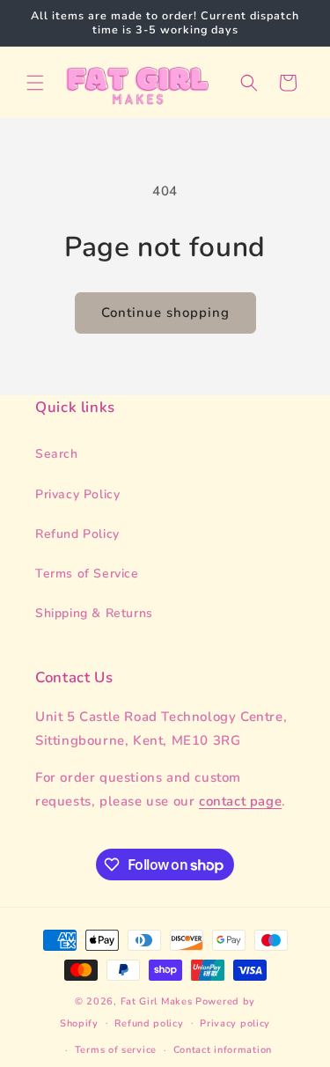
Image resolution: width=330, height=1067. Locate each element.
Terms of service (116, 1049)
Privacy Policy (77, 494)
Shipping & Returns (94, 613)
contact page (240, 801)
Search (56, 453)
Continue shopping (165, 312)
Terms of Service (87, 573)
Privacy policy (235, 1023)
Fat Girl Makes (157, 1001)
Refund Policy (77, 534)
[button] (35, 82)
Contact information (222, 1049)
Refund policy (148, 1023)
